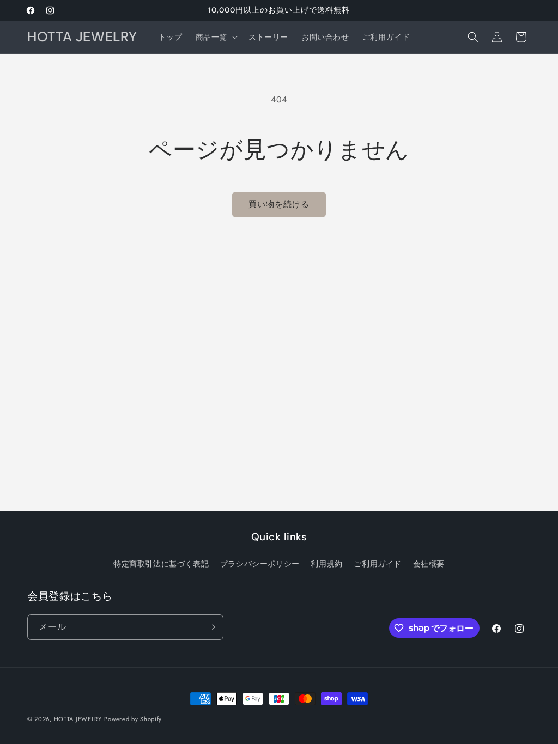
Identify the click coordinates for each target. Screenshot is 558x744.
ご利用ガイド (378, 563)
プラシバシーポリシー (260, 563)
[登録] (211, 627)
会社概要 (429, 563)
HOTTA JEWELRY (78, 719)
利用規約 (326, 563)
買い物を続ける (279, 204)
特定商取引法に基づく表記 (161, 563)
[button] (215, 37)
